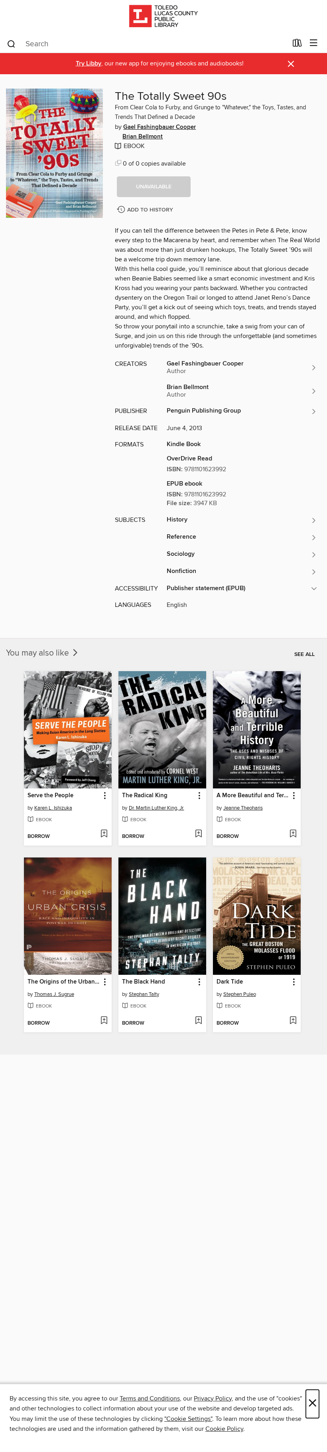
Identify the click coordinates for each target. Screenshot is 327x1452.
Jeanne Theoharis (243, 808)
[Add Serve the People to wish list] (104, 834)
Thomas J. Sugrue (54, 994)
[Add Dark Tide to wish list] (293, 1021)
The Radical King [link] (144, 795)
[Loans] (297, 44)
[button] (154, 186)
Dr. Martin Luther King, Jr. (156, 808)
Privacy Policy (213, 1399)
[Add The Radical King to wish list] (198, 834)
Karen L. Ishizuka (53, 808)
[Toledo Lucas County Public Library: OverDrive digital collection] (163, 17)
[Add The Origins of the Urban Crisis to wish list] (104, 1021)
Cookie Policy (224, 1429)
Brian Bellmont (142, 136)
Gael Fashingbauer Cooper (159, 127)
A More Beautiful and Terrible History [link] (253, 795)
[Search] (11, 43)
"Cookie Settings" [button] (188, 1419)
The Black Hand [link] (143, 982)
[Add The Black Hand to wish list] (198, 1021)
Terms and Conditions (150, 1399)
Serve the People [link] (50, 795)
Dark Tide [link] (230, 982)
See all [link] (304, 654)
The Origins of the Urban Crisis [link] (64, 982)
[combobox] (147, 43)
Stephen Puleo (239, 994)
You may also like (38, 653)
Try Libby (88, 63)
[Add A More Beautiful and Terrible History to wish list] (293, 834)
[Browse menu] (313, 43)
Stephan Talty (144, 994)
